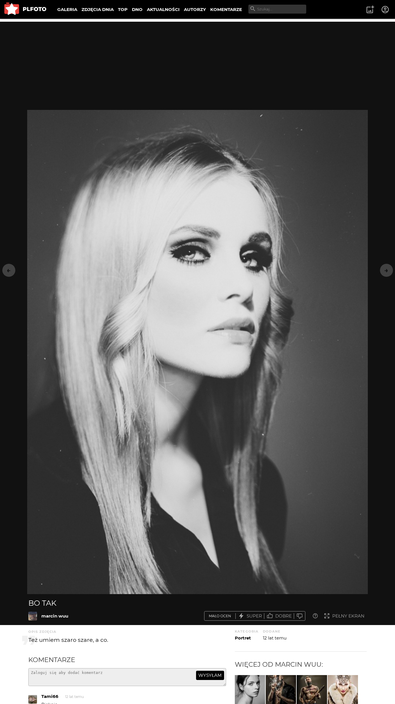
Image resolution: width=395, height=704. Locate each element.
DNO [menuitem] (137, 9)
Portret (243, 638)
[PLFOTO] (25, 9)
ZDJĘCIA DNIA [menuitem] (98, 9)
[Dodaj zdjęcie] (370, 9)
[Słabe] (299, 615)
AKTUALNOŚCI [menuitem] (163, 9)
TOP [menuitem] (123, 9)
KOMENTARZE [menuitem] (226, 9)
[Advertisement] (197, 62)
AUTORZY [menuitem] (195, 9)
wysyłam (210, 675)
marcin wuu (54, 616)
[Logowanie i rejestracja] (385, 9)
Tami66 (49, 696)
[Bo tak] (32, 616)
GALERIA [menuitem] (67, 9)
